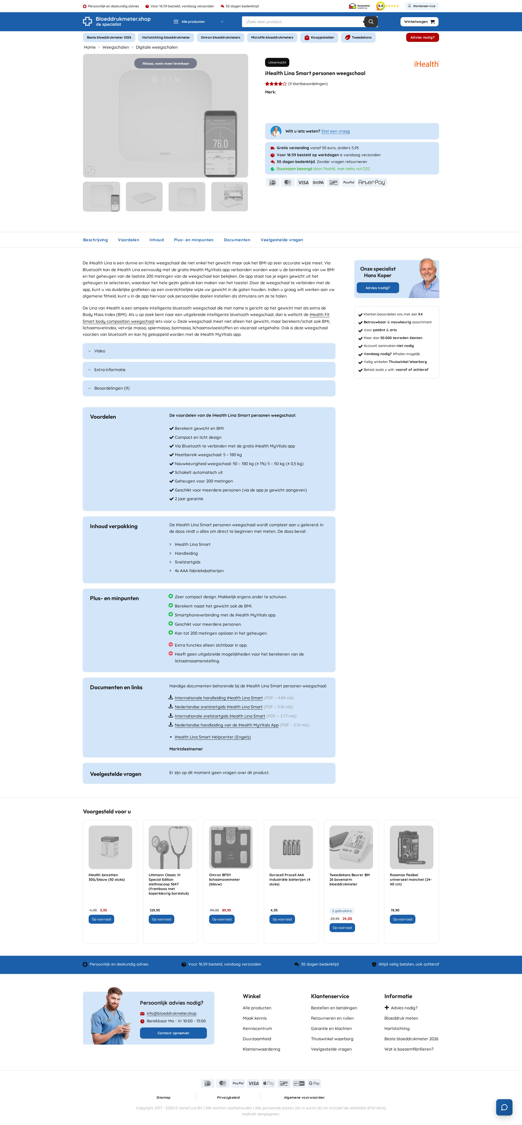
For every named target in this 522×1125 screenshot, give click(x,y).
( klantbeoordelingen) (308, 83)
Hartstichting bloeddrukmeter (166, 37)
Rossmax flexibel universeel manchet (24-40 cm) (411, 879)
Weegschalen (115, 47)
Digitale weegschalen (157, 47)
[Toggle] (89, 352)
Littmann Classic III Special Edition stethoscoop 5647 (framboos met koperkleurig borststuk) (169, 884)
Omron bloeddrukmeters (220, 37)
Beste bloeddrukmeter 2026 (109, 37)
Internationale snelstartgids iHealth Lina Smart (220, 716)
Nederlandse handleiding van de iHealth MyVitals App (227, 725)
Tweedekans (362, 37)
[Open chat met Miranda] (504, 1107)
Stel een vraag (335, 131)
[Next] (238, 116)
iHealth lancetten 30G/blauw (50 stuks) (107, 877)
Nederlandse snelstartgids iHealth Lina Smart (219, 706)
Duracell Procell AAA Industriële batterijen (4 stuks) (289, 879)
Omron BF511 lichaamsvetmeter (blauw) (224, 879)
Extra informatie (110, 369)
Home (90, 47)
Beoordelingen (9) (112, 388)
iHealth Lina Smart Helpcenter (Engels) (213, 736)
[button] (198, 22)
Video (99, 350)
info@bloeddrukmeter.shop (172, 1013)
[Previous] (93, 116)
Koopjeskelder (322, 37)
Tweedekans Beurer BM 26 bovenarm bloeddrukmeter (350, 879)
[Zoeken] (371, 21)
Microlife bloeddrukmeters (272, 37)
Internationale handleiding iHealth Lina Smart (219, 697)
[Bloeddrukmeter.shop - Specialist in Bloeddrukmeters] (117, 22)
